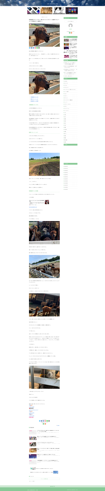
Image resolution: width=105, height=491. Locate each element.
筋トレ (65, 133)
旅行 (32, 417)
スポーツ (66, 95)
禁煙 (65, 131)
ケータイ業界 (66, 91)
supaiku (70, 28)
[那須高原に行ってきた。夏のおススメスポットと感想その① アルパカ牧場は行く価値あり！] (33, 48)
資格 (65, 135)
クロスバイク (66, 87)
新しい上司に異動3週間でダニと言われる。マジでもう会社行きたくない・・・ (70, 73)
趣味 (65, 137)
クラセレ (66, 85)
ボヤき (65, 106)
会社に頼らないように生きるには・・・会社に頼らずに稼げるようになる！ (71, 70)
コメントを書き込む (44, 478)
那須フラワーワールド (34, 99)
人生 (65, 112)
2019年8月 (66, 183)
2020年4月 (66, 174)
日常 (65, 125)
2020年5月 (66, 172)
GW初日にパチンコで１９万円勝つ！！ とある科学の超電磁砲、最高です (71, 63)
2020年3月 (66, 176)
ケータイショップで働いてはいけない (70, 89)
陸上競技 (66, 139)
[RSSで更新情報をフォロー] (45, 424)
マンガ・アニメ (67, 108)
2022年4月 (66, 166)
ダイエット (66, 97)
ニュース (66, 102)
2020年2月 (66, 178)
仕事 (65, 114)
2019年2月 (66, 189)
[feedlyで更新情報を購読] (43, 424)
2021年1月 (66, 168)
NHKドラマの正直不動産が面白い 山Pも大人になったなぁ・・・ (71, 67)
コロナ (65, 93)
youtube (66, 81)
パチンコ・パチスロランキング (33, 409)
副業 (65, 118)
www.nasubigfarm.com (33, 207)
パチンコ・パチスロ (67, 104)
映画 (65, 127)
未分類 (65, 129)
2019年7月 (66, 185)
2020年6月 (66, 170)
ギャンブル (66, 83)
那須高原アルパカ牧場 (34, 101)
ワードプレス (66, 110)
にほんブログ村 (31, 406)
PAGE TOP (53, 486)
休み (30, 417)
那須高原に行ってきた (34, 97)
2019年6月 (66, 187)
